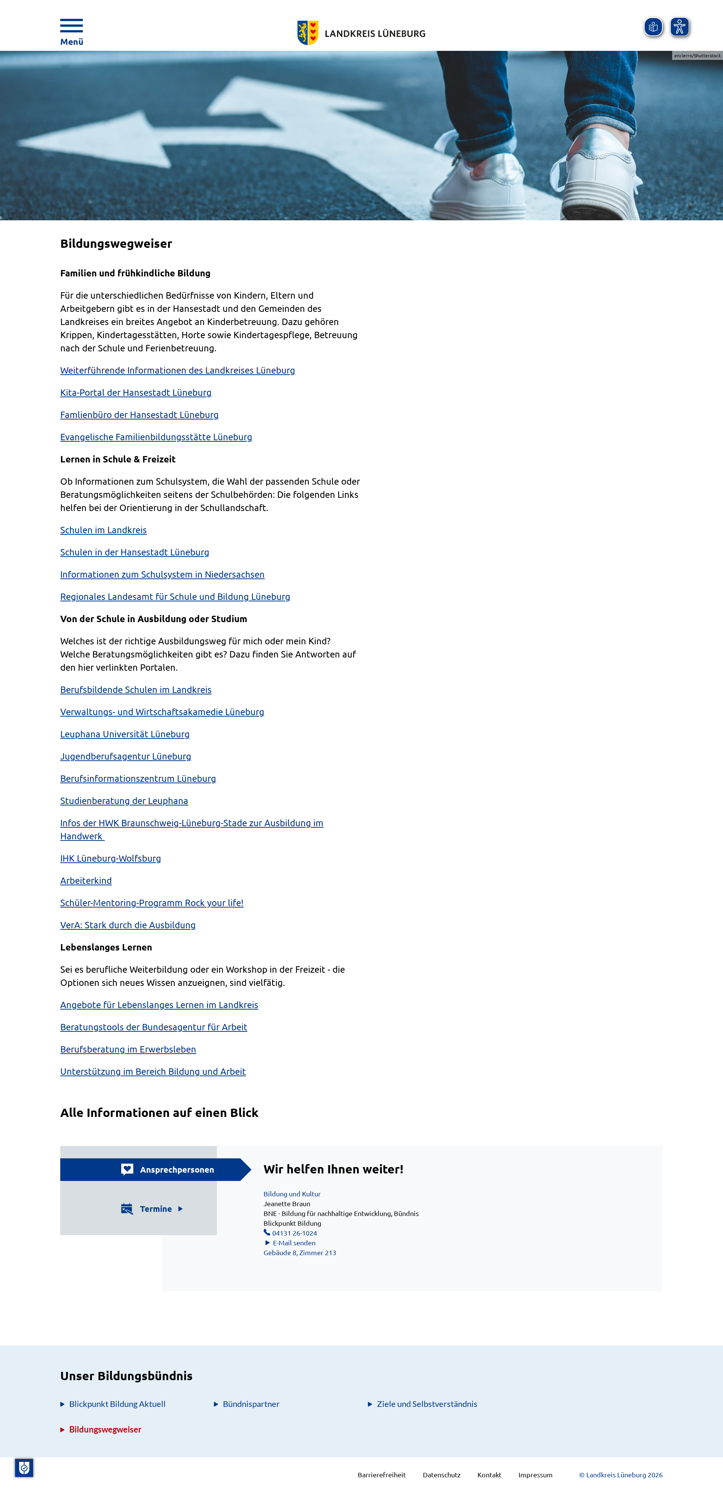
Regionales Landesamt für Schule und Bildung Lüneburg (175, 596)
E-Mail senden (294, 1242)
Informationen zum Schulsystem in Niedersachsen (162, 574)
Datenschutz (442, 1474)
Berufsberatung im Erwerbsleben (128, 1048)
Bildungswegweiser (105, 1429)
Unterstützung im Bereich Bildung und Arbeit (153, 1071)
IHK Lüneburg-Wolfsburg (110, 858)
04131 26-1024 (294, 1233)
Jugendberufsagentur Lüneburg (125, 756)
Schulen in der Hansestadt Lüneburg (134, 551)
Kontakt (489, 1474)
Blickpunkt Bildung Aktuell (117, 1404)
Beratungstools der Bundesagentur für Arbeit (153, 1026)
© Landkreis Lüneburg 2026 (621, 1474)
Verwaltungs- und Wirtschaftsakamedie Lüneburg (162, 711)
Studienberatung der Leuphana (124, 800)
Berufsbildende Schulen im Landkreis (136, 689)
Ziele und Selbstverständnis (427, 1404)
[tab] (157, 1170)
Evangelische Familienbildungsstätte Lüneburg (156, 436)
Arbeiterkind (86, 880)
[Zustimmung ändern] (24, 1468)
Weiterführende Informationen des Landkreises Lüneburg (177, 370)
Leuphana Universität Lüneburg (125, 733)
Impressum (536, 1474)
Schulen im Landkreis (103, 529)
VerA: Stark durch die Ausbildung (128, 924)
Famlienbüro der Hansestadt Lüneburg (139, 414)
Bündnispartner (251, 1404)
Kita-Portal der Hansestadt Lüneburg (136, 392)
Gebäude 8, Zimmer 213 (300, 1252)
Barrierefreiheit (382, 1474)
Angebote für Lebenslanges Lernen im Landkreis (159, 1004)
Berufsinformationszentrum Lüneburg (138, 778)
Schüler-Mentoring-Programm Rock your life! (152, 902)
